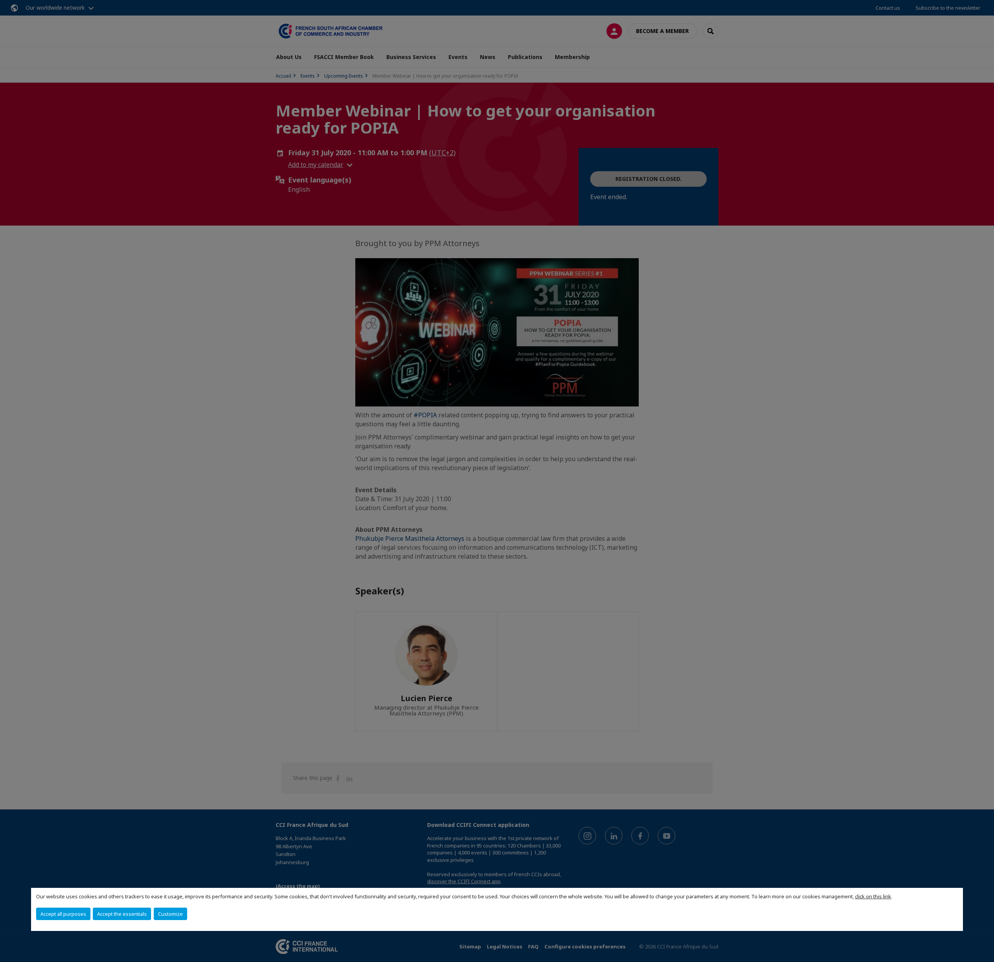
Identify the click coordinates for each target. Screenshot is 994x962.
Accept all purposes (63, 913)
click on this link (873, 896)
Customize (170, 913)
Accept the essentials (122, 913)
